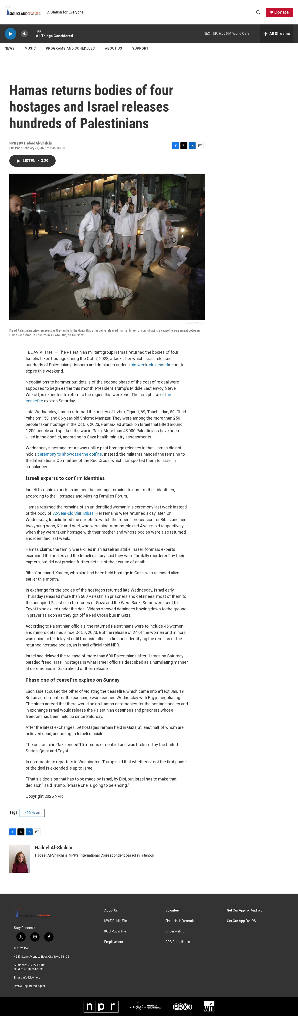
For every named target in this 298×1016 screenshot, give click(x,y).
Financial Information (181, 921)
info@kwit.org (31, 977)
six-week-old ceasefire (152, 364)
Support (140, 48)
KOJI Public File (115, 931)
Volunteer (173, 910)
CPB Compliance (178, 942)
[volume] (24, 34)
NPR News (32, 812)
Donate (281, 12)
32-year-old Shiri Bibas (73, 513)
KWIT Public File (115, 921)
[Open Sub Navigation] (18, 48)
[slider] (32, 33)
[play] (10, 34)
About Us (113, 48)
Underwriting (175, 931)
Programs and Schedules (70, 48)
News (10, 48)
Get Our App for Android (244, 910)
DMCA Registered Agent (29, 986)
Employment (113, 942)
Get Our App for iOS (241, 921)
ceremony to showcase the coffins (69, 454)
